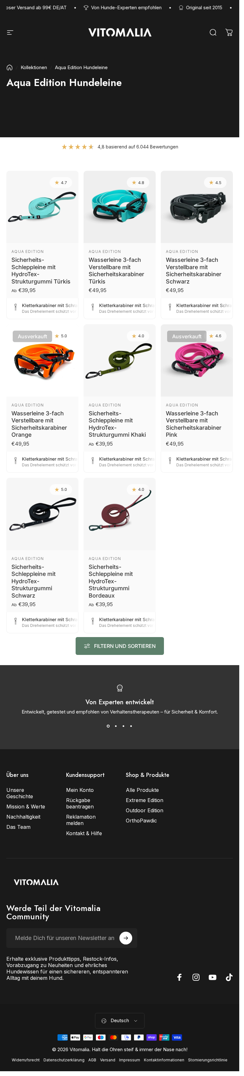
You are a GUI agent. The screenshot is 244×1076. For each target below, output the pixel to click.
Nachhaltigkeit (23, 817)
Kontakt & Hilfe (84, 833)
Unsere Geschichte (19, 793)
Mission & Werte (25, 806)
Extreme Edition (144, 800)
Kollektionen (34, 67)
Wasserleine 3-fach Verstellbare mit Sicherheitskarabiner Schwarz (193, 270)
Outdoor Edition (144, 810)
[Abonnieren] (125, 938)
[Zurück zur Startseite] (9, 67)
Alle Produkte (142, 790)
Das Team (18, 827)
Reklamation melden (81, 820)
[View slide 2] (116, 726)
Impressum (129, 1060)
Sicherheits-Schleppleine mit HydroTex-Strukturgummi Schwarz (33, 581)
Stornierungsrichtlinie (207, 1060)
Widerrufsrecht (26, 1060)
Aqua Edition (27, 251)
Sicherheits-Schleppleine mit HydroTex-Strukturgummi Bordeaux (111, 581)
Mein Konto (80, 790)
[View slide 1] (108, 726)
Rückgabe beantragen (80, 803)
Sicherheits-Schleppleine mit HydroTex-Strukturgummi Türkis (41, 270)
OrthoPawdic (141, 820)
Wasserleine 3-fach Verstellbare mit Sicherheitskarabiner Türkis (116, 270)
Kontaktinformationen (164, 1060)
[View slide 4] (131, 726)
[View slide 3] (123, 726)
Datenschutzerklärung (64, 1060)
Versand (107, 1060)
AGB (92, 1060)
